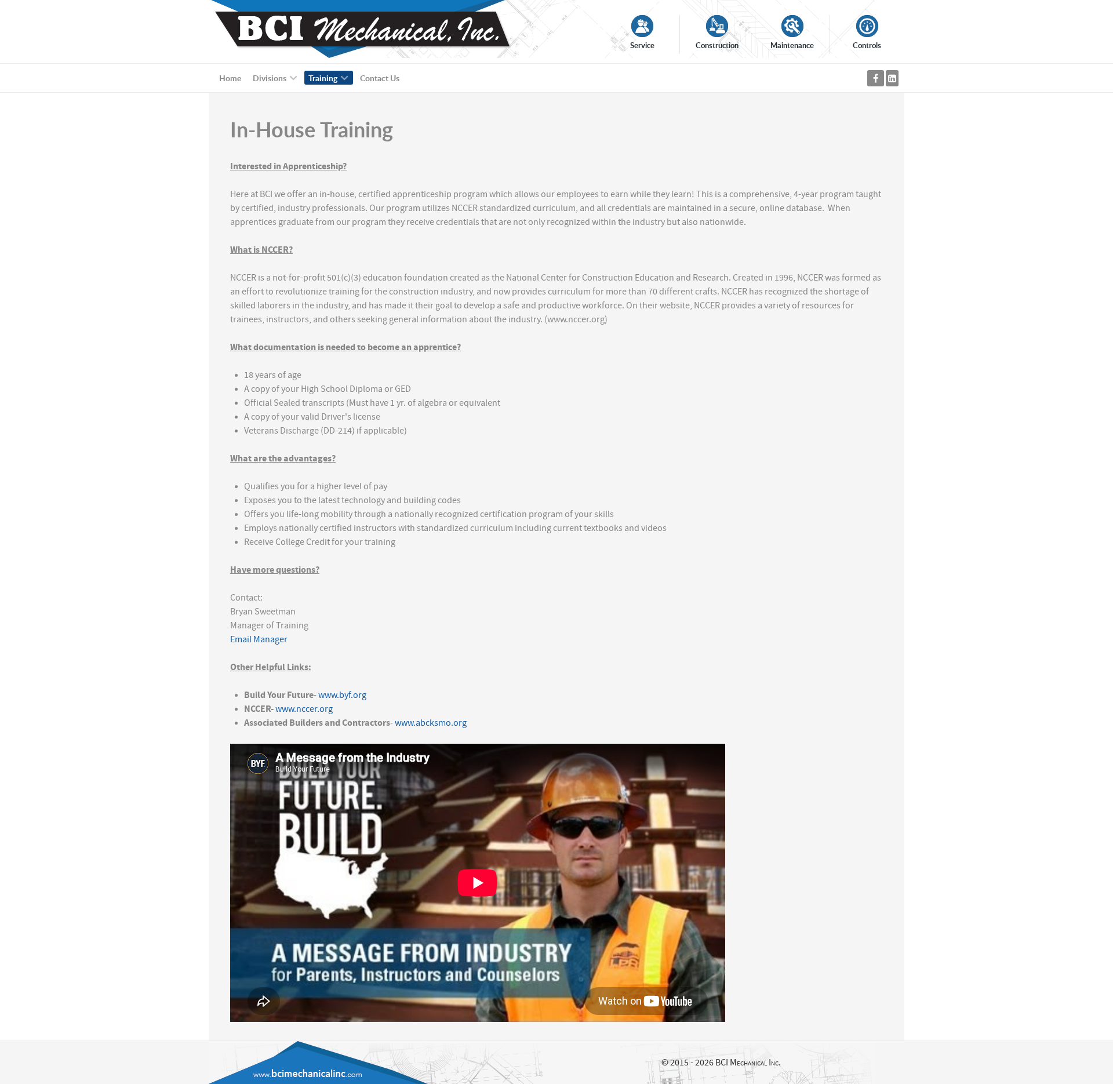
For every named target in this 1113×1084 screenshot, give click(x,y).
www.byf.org (342, 695)
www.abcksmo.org (430, 723)
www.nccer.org (304, 709)
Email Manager (259, 639)
